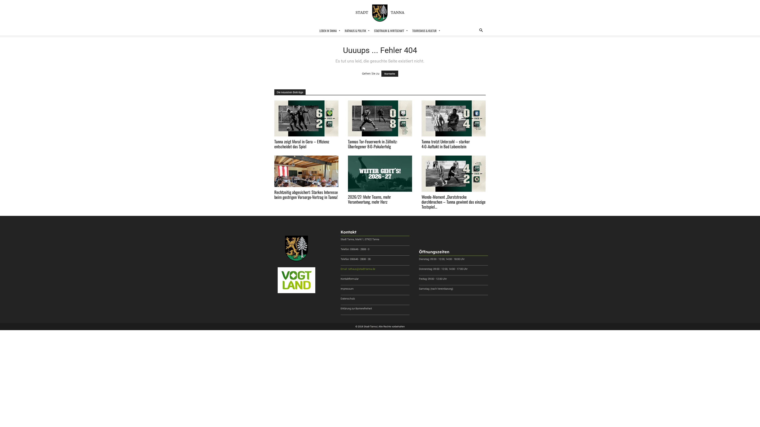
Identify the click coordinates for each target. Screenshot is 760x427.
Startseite (389, 73)
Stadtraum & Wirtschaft (389, 30)
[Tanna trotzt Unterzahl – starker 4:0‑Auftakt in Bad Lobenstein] (454, 118)
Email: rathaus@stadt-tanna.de (358, 268)
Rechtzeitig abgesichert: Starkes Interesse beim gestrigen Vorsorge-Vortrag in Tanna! (306, 194)
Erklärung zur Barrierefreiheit (356, 308)
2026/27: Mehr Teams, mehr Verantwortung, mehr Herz (369, 199)
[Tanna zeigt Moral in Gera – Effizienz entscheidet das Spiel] (306, 118)
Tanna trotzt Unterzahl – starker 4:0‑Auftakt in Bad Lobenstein (446, 143)
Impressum (347, 288)
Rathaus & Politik (355, 30)
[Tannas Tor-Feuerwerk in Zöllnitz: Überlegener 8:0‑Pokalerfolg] (380, 118)
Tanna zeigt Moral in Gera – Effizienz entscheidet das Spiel (301, 143)
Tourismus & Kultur (424, 30)
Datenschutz (348, 298)
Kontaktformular (350, 278)
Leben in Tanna (328, 30)
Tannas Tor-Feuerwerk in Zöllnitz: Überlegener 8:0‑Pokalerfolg (372, 143)
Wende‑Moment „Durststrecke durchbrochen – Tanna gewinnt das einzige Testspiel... (453, 202)
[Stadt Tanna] (380, 13)
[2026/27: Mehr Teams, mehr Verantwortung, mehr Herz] (380, 174)
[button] (481, 31)
